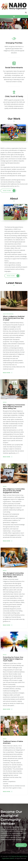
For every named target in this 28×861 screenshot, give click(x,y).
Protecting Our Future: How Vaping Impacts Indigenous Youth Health (13, 659)
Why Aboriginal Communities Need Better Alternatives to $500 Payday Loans (13, 574)
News (5, 402)
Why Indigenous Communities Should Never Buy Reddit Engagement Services (14, 490)
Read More (7, 190)
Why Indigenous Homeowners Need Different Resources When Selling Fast (14, 406)
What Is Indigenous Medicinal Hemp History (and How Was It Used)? (13, 318)
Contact (21, 845)
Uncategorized (8, 314)
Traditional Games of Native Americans (13, 742)
